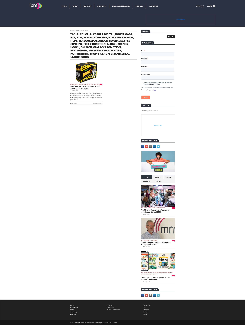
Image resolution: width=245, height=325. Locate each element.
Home (64, 6)
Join (198, 6)
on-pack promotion (107, 47)
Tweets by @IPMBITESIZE (149, 110)
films (74, 40)
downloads (123, 34)
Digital (72, 84)
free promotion (95, 44)
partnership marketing (105, 50)
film (79, 37)
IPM (151, 240)
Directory (73, 314)
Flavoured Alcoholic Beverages (101, 40)
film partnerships (120, 37)
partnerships (79, 53)
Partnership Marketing (86, 84)
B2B (144, 307)
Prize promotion (167, 272)
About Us (109, 305)
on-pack (86, 47)
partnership (78, 50)
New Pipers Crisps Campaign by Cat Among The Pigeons (155, 278)
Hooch (74, 47)
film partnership (95, 37)
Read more (73, 103)
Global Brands (117, 44)
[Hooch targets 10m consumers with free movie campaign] (86, 72)
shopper (95, 53)
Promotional (74, 307)
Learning (139, 6)
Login (209, 6)
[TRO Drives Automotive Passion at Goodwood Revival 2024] (158, 196)
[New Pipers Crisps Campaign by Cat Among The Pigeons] (158, 261)
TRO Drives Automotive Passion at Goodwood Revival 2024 (155, 211)
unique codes (79, 57)
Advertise (87, 6)
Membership (101, 6)
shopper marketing (115, 53)
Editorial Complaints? (113, 309)
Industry (145, 312)
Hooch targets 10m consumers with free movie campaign (85, 87)
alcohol (83, 34)
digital (109, 34)
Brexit (157, 177)
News (75, 6)
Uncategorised (160, 207)
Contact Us (153, 6)
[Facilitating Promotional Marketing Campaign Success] (158, 228)
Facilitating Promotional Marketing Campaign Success (156, 243)
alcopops (96, 34)
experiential (148, 207)
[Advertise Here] (158, 161)
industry (146, 181)
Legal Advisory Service (121, 6)
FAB (72, 37)
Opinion (154, 240)
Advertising (73, 312)
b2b (146, 177)
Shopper (146, 309)
